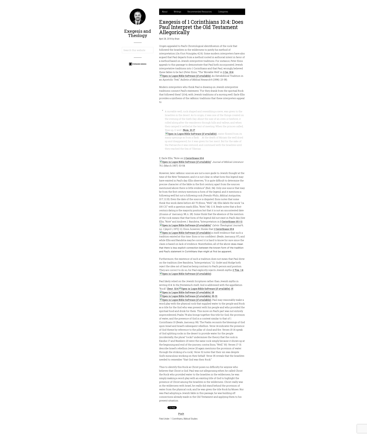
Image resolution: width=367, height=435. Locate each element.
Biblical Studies (191, 418)
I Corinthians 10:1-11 (231, 221)
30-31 (214, 296)
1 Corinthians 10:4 (194, 158)
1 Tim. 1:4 (238, 269)
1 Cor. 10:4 (228, 72)
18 (213, 292)
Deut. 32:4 (173, 288)
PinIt (181, 413)
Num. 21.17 (189, 130)
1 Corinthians (176, 418)
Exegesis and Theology (137, 33)
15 (232, 288)
